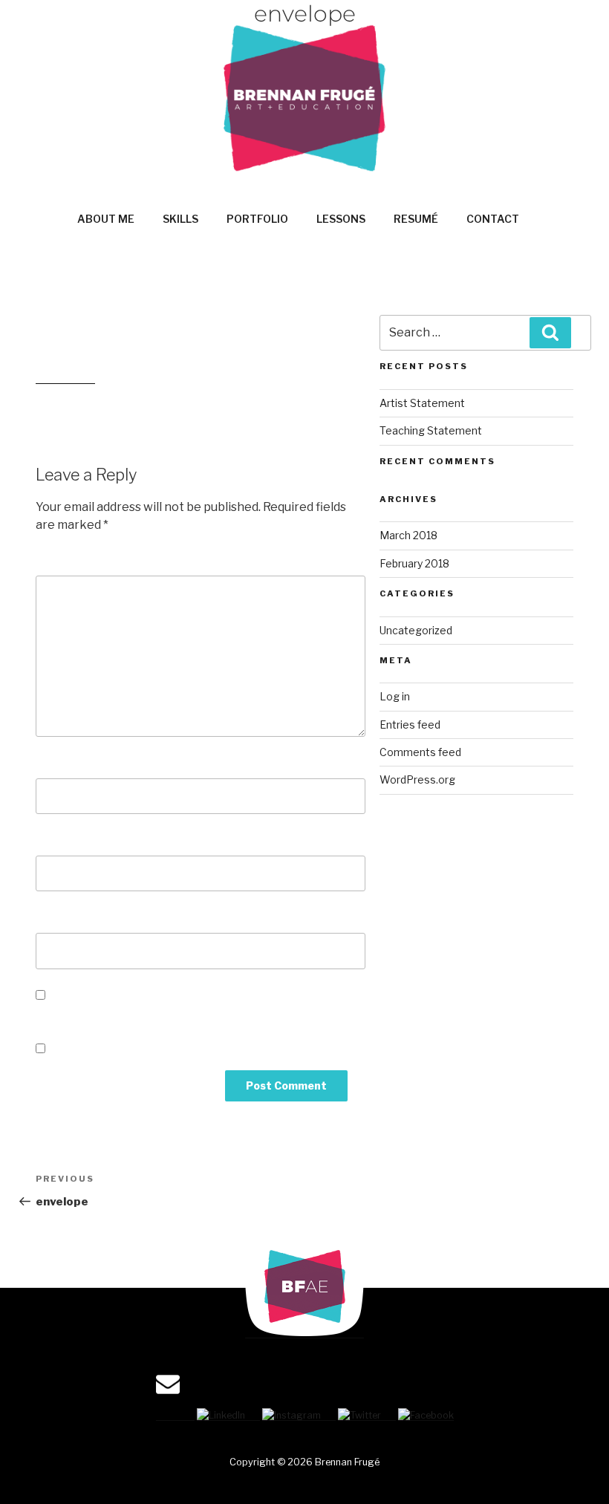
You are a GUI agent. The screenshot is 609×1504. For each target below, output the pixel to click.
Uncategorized (416, 630)
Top (574, 1469)
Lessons (340, 218)
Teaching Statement (431, 430)
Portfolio (257, 218)
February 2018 (414, 563)
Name (57, 763)
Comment (69, 560)
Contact (492, 218)
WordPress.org (417, 779)
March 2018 (408, 535)
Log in (395, 696)
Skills (180, 218)
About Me (105, 218)
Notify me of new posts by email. (144, 1049)
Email (57, 840)
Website (61, 918)
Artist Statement (422, 403)
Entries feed (410, 724)
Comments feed (420, 752)
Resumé (416, 218)
